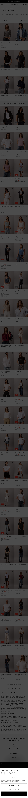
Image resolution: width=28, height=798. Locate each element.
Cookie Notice (6, 781)
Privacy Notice (14, 781)
